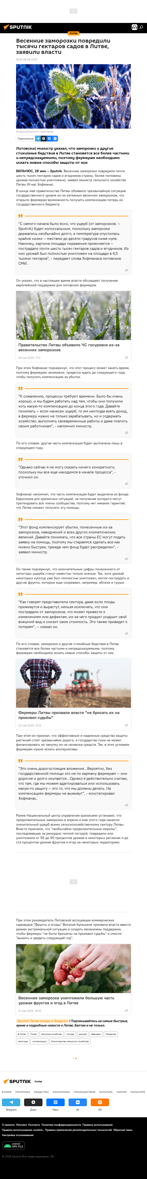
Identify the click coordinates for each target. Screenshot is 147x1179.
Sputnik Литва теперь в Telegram (42, 1021)
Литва (33, 1034)
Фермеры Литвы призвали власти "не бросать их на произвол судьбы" (68, 715)
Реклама (21, 1124)
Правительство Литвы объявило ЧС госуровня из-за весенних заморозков (68, 347)
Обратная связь (122, 1130)
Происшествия (84, 1092)
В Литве (22, 1034)
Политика (22, 1092)
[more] (126, 270)
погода (70, 1034)
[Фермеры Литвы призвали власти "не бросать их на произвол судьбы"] (73, 683)
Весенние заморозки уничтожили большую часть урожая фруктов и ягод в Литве (66, 1000)
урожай (83, 1034)
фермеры (96, 1034)
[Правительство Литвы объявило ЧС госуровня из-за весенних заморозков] (73, 315)
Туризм (121, 1092)
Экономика (61, 1092)
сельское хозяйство (51, 1034)
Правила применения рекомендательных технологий (78, 1130)
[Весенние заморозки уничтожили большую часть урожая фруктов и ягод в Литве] (73, 968)
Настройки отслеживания (17, 1135)
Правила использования (97, 1124)
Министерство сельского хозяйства (70, 1041)
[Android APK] (14, 1146)
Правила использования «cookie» (22, 1130)
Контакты (34, 1124)
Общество (111, 1034)
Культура (106, 1092)
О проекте (8, 1124)
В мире (6, 1092)
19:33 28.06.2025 (26, 59)
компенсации (39, 1041)
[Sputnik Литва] (19, 30)
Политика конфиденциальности (61, 1124)
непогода (23, 1041)
